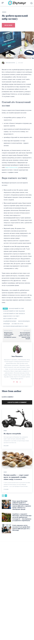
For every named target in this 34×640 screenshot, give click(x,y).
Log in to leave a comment (17, 402)
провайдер (6, 323)
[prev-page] (3, 495)
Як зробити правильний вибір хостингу (15, 326)
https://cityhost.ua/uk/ (12, 167)
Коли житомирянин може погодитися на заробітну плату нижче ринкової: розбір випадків (24, 335)
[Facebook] (14, 381)
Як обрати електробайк (12, 433)
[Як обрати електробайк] (17, 418)
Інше (4, 12)
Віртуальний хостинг (10, 318)
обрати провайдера (24, 321)
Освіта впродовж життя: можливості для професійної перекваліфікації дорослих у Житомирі (21, 528)
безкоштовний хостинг (16, 308)
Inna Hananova (10, 62)
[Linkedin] (17, 381)
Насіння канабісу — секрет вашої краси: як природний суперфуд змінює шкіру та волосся (16, 477)
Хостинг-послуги (17, 323)
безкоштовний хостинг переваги (14, 313)
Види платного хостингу (11, 316)
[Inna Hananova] (3, 62)
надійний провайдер (9, 321)
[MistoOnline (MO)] (20, 381)
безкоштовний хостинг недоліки (14, 311)
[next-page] (6, 495)
